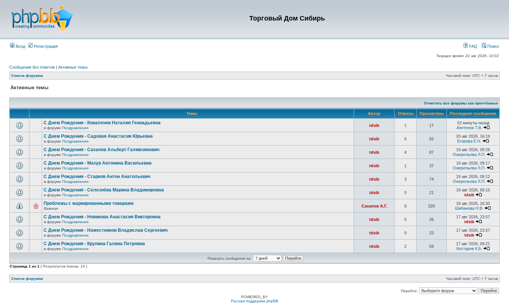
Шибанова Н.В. (469, 208)
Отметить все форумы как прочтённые (461, 103)
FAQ (472, 46)
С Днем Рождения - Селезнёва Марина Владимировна (104, 190)
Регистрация (45, 46)
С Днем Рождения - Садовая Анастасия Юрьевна (98, 136)
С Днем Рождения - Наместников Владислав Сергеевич (106, 230)
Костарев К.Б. (469, 248)
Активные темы (73, 67)
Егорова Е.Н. (469, 141)
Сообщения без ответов (32, 67)
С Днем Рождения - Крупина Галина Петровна (94, 243)
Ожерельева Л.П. (469, 154)
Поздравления (75, 128)
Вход (20, 46)
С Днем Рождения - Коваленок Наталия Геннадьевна (102, 122)
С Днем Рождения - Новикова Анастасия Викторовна (102, 216)
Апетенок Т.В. (469, 127)
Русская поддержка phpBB (254, 301)
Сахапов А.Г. (374, 206)
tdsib (374, 125)
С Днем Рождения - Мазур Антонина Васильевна (98, 163)
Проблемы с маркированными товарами (88, 203)
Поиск (492, 46)
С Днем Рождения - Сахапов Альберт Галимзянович (101, 149)
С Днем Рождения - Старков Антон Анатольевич (97, 176)
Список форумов (27, 76)
